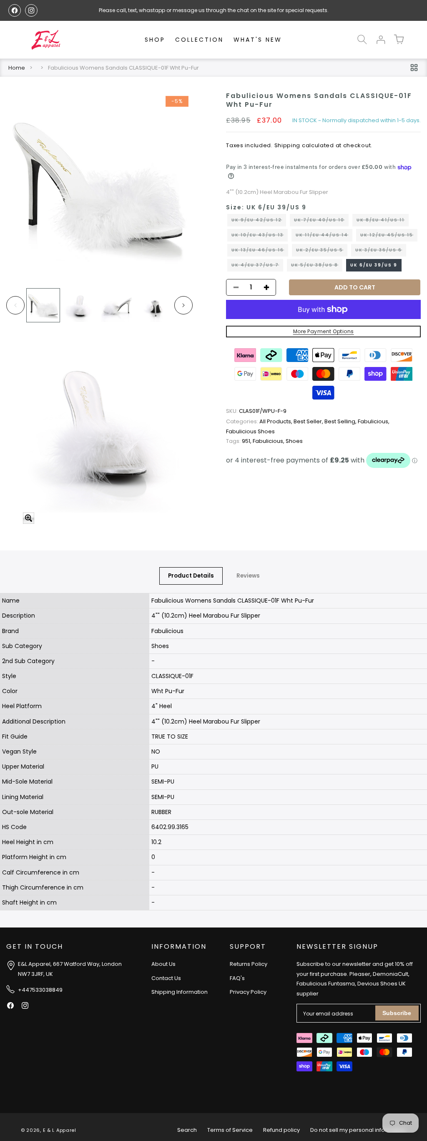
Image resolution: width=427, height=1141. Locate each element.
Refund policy (281, 1130)
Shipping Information (179, 992)
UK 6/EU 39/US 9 (373, 265)
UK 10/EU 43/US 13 (259, 236)
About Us (163, 964)
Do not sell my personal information (358, 1130)
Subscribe (396, 1013)
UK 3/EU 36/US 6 (380, 251)
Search (187, 1130)
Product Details (191, 576)
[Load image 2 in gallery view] (80, 305)
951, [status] (239, 441)
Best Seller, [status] (309, 421)
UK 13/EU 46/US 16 (259, 251)
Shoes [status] (294, 441)
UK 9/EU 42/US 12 (258, 221)
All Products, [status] (260, 421)
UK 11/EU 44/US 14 (324, 236)
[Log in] (380, 39)
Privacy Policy (248, 992)
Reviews (248, 576)
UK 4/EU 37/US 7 (257, 266)
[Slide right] (183, 305)
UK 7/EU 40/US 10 (321, 221)
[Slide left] (15, 305)
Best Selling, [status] (341, 421)
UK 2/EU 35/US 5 (321, 251)
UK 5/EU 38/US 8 (316, 266)
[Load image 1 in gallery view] (43, 305)
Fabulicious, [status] (373, 421)
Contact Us (166, 978)
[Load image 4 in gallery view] (154, 305)
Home (16, 68)
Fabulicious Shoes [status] (250, 431)
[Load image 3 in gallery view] (117, 305)
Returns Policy (248, 964)
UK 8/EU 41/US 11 (383, 221)
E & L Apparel (59, 1130)
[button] (362, 39)
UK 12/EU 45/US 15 (388, 236)
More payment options (323, 331)
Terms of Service (230, 1130)
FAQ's (237, 978)
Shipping (287, 145)
